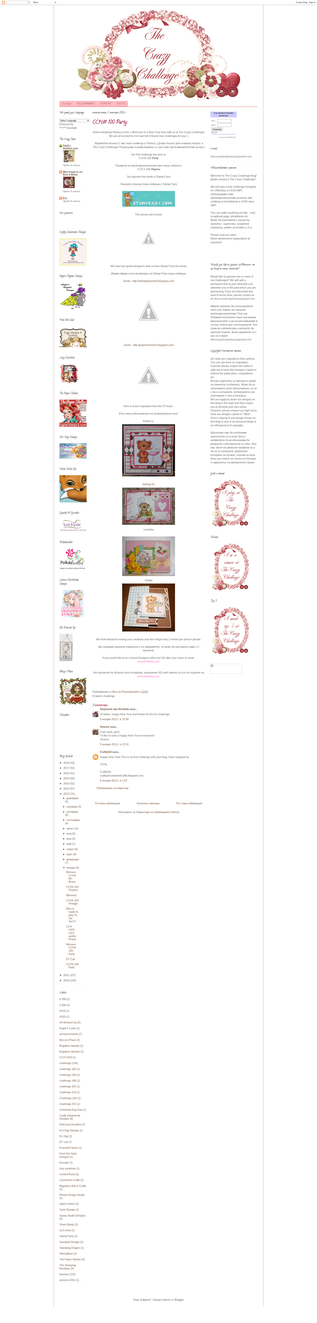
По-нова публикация (107, 803)
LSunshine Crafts (69, 1180)
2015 (66, 778)
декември (72, 798)
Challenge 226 (68, 1098)
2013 (66, 788)
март (70, 854)
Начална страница (148, 803)
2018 (66, 762)
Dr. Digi (63, 1136)
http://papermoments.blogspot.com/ (153, 345)
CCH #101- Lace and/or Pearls (71, 933)
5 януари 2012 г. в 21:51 (114, 744)
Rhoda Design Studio (72, 1195)
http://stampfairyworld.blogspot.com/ (153, 281)
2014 (66, 783)
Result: (214, 132)
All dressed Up (68, 1022)
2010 (66, 980)
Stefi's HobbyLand (70, 147)
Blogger (179, 1299)
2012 (66, 793)
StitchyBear (66, 1253)
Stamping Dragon (69, 1247)
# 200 (62, 999)
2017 (66, 768)
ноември (72, 806)
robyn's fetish (67, 1203)
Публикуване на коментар (112, 788)
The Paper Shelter (70, 1259)
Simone (104, 726)
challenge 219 (67, 1092)
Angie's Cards (67, 1028)
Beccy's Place (67, 1040)
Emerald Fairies (68, 1147)
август (71, 828)
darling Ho (148, 484)
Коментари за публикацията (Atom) (158, 812)
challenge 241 (67, 1104)
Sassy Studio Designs (72, 1215)
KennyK (64, 1162)
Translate (71, 127)
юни (69, 838)
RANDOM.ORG (231, 137)
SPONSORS (105, 103)
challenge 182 (67, 1069)
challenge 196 (67, 1080)
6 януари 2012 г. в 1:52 (113, 780)
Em (65, 198)
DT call (63, 1142)
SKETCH (121, 103)
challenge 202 (67, 1086)
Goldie (149, 580)
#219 (62, 1010)
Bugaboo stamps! (69, 1051)
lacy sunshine (67, 1168)
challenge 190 (67, 1074)
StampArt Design (69, 1242)
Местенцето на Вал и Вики (72, 173)
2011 (66, 975)
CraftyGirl (106, 752)
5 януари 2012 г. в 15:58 (114, 719)
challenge (109, 696)
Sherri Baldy (66, 1224)
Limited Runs (67, 1174)
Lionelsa (149, 529)
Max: (213, 125)
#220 (62, 1016)
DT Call (70, 959)
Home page (66, 103)
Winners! (71, 895)
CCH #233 (65, 1057)
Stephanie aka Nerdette (114, 709)
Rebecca (148, 421)
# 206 (62, 1005)
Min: (213, 120)
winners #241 (67, 1280)
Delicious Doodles (70, 1124)
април (71, 849)
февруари (73, 859)
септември (73, 820)
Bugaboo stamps (69, 1045)
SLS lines (65, 1230)
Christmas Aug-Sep (70, 1109)
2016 (66, 773)
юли (69, 833)
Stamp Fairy (66, 1236)
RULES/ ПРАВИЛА (85, 103)
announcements (68, 1034)
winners (64, 1274)
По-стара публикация (189, 803)
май (69, 843)
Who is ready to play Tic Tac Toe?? (72, 915)
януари (71, 867)
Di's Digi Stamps (69, 1130)
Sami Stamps (67, 1209)
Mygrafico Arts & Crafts (72, 1186)
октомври (72, 811)
